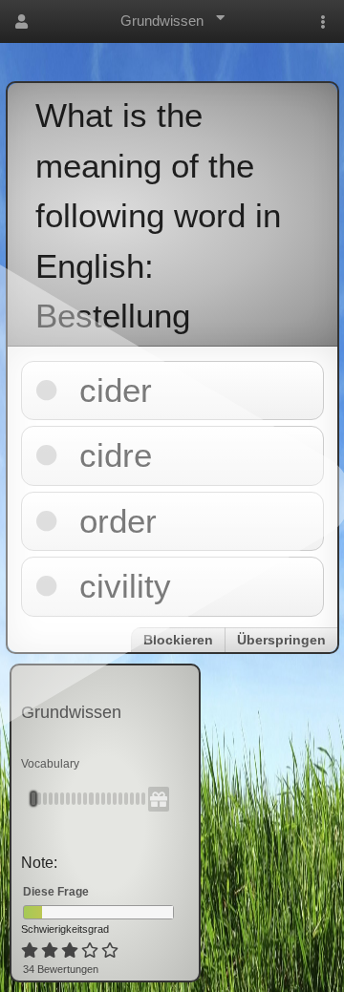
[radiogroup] (71, 950)
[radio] (29, 950)
